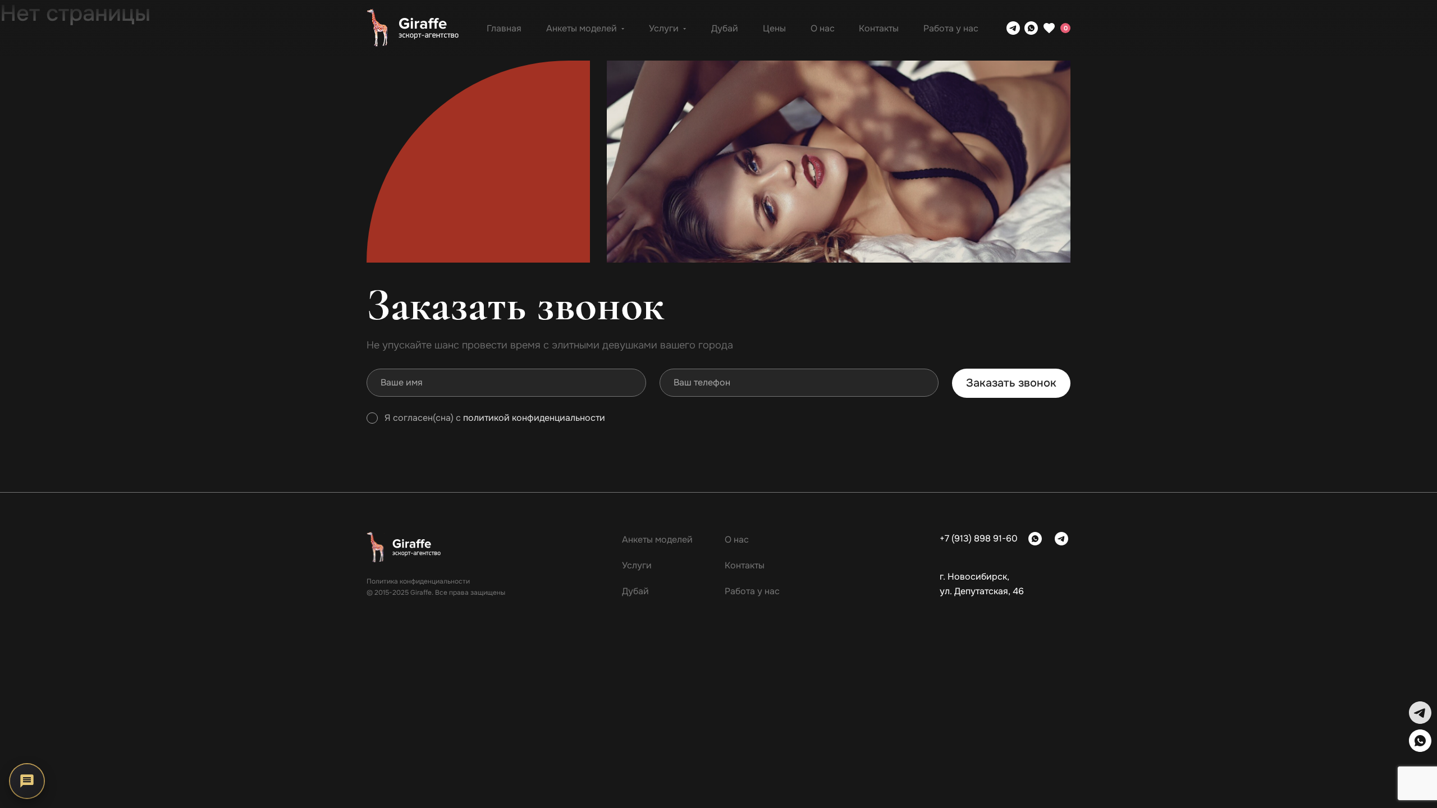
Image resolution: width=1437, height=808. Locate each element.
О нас (823, 28)
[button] (1420, 712)
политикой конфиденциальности (534, 418)
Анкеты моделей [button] (581, 28)
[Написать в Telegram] (1013, 28)
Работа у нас (950, 28)
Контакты (879, 28)
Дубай (724, 28)
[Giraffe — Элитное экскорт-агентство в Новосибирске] (413, 28)
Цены (774, 28)
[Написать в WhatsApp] (1031, 28)
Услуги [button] (664, 28)
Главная (504, 28)
